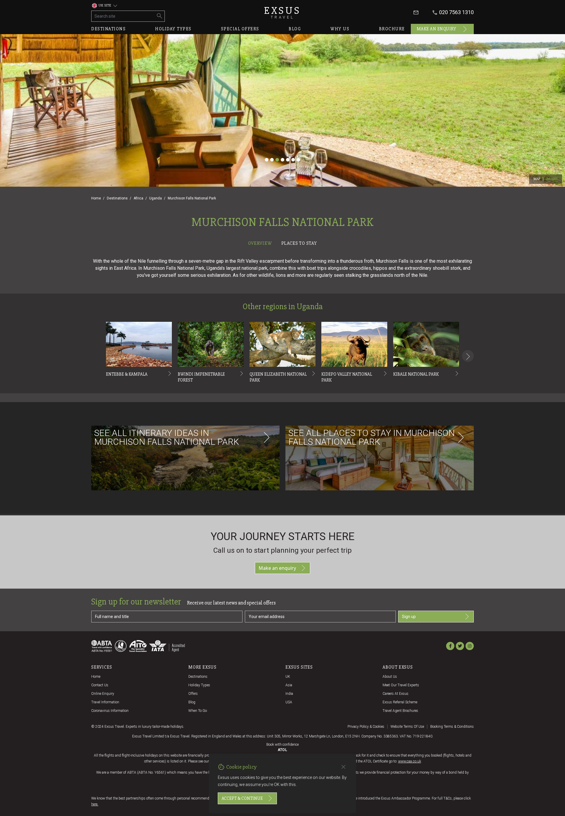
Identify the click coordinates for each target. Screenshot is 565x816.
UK (287, 677)
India (289, 694)
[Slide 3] (277, 159)
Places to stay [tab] (299, 243)
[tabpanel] (282, 381)
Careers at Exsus (395, 694)
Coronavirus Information (110, 711)
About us (390, 677)
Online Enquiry (102, 694)
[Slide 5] (288, 159)
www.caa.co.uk (409, 761)
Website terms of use (407, 727)
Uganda (155, 198)
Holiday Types (199, 685)
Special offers (240, 28)
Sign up (409, 616)
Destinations (108, 28)
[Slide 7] (298, 159)
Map (537, 179)
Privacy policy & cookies (366, 727)
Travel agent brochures (400, 711)
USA (288, 702)
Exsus (282, 12)
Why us (339, 28)
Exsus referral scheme (400, 702)
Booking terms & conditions (452, 727)
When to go (197, 711)
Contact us (99, 685)
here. (94, 804)
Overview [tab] (260, 243)
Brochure (392, 28)
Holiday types (173, 28)
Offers (193, 694)
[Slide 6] (293, 159)
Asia (288, 685)
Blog (295, 28)
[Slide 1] (266, 159)
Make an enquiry (436, 28)
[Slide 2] (272, 159)
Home (96, 198)
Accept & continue (242, 798)
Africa (138, 198)
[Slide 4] (282, 159)
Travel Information (105, 702)
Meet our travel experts (401, 685)
